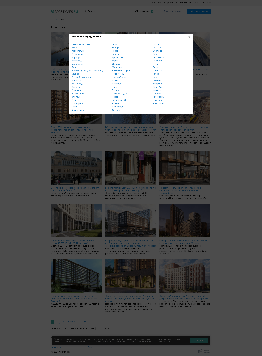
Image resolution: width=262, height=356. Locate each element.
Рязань (115, 103)
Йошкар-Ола (78, 103)
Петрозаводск (119, 94)
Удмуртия (157, 84)
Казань (75, 107)
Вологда (76, 87)
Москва (75, 48)
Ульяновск (158, 90)
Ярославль (158, 103)
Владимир (77, 80)
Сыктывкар (158, 58)
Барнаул (76, 58)
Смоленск (158, 51)
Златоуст (77, 97)
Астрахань (77, 54)
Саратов (157, 48)
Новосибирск (119, 77)
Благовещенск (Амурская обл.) (87, 71)
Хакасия (157, 94)
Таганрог (157, 61)
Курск (115, 61)
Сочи (155, 54)
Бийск (75, 67)
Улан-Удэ (157, 87)
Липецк (116, 64)
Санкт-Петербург (81, 44)
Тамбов (156, 64)
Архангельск (78, 51)
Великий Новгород (81, 77)
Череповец (158, 100)
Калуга (115, 44)
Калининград (78, 110)
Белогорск (77, 64)
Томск (156, 74)
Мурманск (117, 67)
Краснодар (118, 58)
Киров (115, 51)
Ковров (115, 54)
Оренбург (117, 84)
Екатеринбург (79, 94)
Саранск (157, 44)
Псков (115, 97)
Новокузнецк (118, 74)
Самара (116, 110)
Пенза (115, 87)
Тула (155, 77)
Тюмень (157, 80)
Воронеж (76, 90)
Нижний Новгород (121, 71)
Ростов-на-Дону (120, 100)
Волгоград (77, 84)
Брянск (75, 74)
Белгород (77, 61)
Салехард (117, 107)
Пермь (115, 90)
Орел (115, 80)
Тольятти (157, 71)
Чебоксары (158, 97)
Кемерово (117, 48)
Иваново (76, 100)
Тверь (155, 67)
